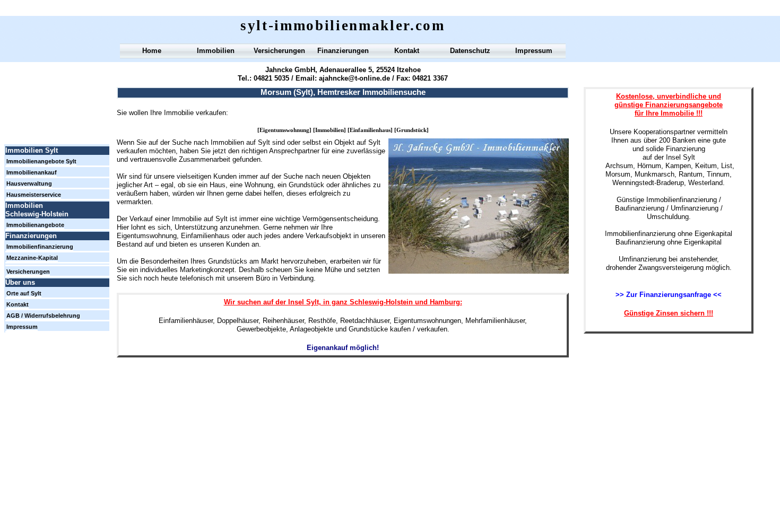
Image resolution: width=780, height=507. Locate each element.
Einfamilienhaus (370, 130)
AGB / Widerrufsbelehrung (43, 315)
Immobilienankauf (31, 172)
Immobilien (329, 130)
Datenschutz (470, 51)
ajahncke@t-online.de (354, 78)
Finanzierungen (343, 51)
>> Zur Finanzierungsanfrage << (669, 295)
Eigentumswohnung (284, 130)
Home (151, 51)
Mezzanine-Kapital (32, 258)
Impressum (533, 51)
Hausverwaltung (29, 183)
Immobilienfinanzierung (39, 246)
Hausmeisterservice (33, 194)
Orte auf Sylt (23, 293)
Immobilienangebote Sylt (41, 161)
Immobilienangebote (35, 225)
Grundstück (411, 130)
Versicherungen (279, 51)
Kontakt (406, 51)
